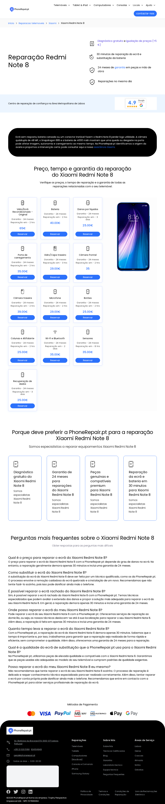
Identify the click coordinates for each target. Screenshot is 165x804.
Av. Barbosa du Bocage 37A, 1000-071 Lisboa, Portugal (36, 742)
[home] (19, 9)
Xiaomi (52, 23)
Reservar (22, 234)
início (11, 23)
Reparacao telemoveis (31, 23)
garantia (120, 67)
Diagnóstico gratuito (110, 41)
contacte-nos (145, 13)
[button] (61, 5)
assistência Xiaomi (104, 147)
